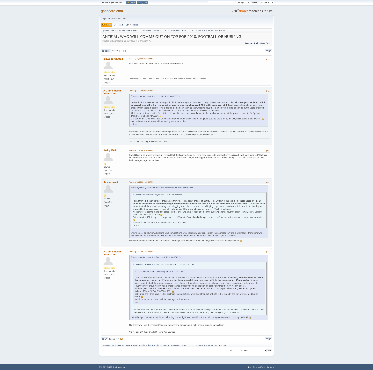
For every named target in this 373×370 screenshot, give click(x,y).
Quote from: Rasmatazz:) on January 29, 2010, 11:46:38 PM (156, 96)
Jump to (233, 350)
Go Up (104, 339)
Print (268, 51)
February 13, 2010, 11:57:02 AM (141, 251)
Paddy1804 (109, 150)
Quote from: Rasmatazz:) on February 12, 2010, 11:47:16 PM (157, 257)
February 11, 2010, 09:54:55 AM (141, 90)
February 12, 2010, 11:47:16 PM (141, 182)
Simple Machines (119, 367)
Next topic (265, 43)
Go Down (106, 51)
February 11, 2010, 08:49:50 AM (141, 59)
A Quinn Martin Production (112, 92)
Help (249, 367)
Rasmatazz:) (110, 182)
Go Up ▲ (270, 367)
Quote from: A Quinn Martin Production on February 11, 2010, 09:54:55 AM (163, 187)
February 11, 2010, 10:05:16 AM (141, 150)
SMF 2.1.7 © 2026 (105, 367)
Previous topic (252, 43)
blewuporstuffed (113, 58)
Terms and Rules (259, 367)
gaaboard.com (112, 11)
